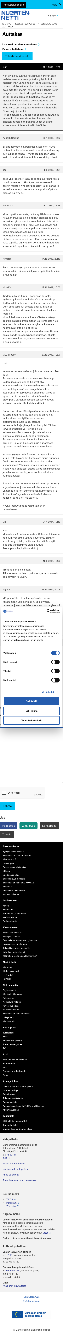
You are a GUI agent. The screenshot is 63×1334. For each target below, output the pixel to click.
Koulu (5, 1036)
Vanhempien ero (10, 917)
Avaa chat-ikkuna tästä (14, 1285)
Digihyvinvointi (9, 990)
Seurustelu (8, 909)
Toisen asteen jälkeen (13, 1044)
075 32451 (10, 1154)
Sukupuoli (7, 886)
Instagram (11, 1202)
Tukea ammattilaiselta (13, 1098)
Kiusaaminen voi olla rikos (15, 944)
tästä (45, 1232)
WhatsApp (28, 825)
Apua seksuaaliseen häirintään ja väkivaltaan (24, 1105)
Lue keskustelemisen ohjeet (20, 44)
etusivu (6, 23)
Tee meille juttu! (10, 1125)
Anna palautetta (11, 1174)
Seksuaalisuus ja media (14, 878)
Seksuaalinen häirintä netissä (16, 1013)
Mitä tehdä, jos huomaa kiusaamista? (20, 955)
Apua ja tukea (10, 1081)
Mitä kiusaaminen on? (13, 932)
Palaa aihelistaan (13, 49)
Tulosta (7, 834)
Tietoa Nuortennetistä (14, 1163)
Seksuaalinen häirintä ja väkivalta (18, 882)
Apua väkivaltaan (11, 1109)
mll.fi (5, 1157)
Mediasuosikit (9, 1021)
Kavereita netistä (10, 1005)
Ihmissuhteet (10, 900)
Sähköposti (49, 825)
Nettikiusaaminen (11, 1009)
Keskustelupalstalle (14, 4)
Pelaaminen (8, 998)
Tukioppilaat (8, 1032)
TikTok (9, 1199)
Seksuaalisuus (49, 23)
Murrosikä (7, 967)
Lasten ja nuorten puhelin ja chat (18, 1086)
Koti (4, 1067)
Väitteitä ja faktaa (11, 894)
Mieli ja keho (10, 962)
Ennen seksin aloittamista (15, 867)
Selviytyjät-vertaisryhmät (14, 951)
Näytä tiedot (47, 692)
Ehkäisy (6, 870)
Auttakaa (7, 26)
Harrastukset (9, 1063)
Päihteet (7, 978)
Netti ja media (10, 985)
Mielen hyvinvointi (11, 971)
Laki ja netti (8, 1017)
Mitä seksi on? (9, 859)
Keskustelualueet (25, 23)
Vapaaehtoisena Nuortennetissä (18, 1128)
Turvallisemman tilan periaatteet (19, 1180)
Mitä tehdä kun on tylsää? (15, 1059)
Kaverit (6, 905)
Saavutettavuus (31, 1296)
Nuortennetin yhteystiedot (16, 1169)
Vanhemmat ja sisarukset (14, 913)
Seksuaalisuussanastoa (14, 890)
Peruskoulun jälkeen (12, 1040)
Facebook (8, 825)
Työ (4, 1048)
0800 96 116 (12, 1270)
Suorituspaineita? (11, 874)
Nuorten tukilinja (10, 1090)
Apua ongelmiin (10, 1101)
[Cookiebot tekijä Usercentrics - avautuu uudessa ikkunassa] (47, 611)
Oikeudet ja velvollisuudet (15, 1071)
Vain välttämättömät (31, 720)
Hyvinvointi (8, 974)
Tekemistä (8, 1116)
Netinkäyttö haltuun (12, 1001)
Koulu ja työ (9, 1027)
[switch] (55, 662)
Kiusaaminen (10, 927)
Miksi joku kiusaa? (11, 936)
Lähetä (7, 806)
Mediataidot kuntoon (12, 994)
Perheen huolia (10, 921)
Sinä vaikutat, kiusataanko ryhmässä (20, 940)
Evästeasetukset (31, 1301)
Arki (5, 1054)
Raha (5, 1075)
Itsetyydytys (8, 863)
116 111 (9, 1255)
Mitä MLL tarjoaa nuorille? (15, 1121)
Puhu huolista (9, 1094)
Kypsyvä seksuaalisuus (13, 851)
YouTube (11, 1206)
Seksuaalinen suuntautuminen (17, 855)
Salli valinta (31, 711)
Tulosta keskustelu (17, 56)
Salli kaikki (31, 701)
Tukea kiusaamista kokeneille (16, 947)
